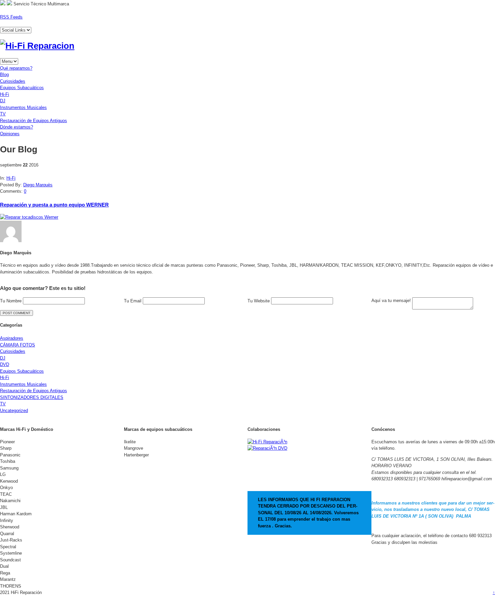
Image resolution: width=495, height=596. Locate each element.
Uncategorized (14, 410)
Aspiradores (11, 338)
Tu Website (259, 300)
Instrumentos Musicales (23, 107)
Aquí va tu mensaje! (391, 300)
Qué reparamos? (16, 68)
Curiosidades (12, 81)
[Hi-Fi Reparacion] (37, 46)
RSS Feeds (11, 17)
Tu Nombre (11, 300)
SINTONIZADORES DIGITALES (31, 397)
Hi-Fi (4, 94)
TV (3, 113)
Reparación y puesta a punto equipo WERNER (54, 205)
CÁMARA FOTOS (17, 344)
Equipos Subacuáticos (22, 87)
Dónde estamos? (16, 126)
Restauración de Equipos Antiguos (33, 120)
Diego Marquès (38, 184)
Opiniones (10, 133)
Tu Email (133, 300)
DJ (2, 100)
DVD (4, 364)
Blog (4, 74)
